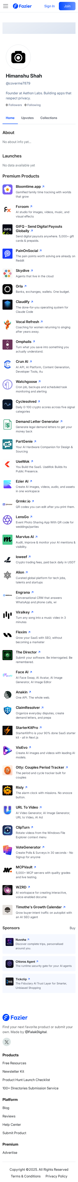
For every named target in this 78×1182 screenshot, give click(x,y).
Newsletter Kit (13, 1071)
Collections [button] (48, 118)
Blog (5, 1108)
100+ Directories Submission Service (30, 1088)
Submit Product (14, 1133)
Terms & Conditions (26, 1176)
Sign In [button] (49, 6)
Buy (73, 928)
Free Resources (14, 1063)
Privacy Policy (56, 1176)
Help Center (11, 1124)
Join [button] (67, 6)
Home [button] (10, 118)
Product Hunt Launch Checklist (26, 1080)
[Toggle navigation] (7, 6)
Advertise (9, 1152)
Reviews (8, 1116)
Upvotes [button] (27, 118)
